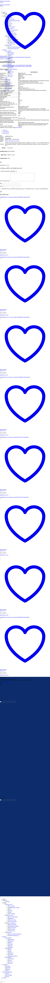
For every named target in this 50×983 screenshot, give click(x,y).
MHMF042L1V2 (4, 255)
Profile (8, 901)
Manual (8, 82)
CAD (8, 970)
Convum (11, 75)
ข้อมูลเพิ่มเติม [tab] (6, 131)
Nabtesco (11, 953)
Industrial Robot (12, 924)
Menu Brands (8, 70)
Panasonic (11, 939)
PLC (10, 909)
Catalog (8, 79)
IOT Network (12, 913)
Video (8, 976)
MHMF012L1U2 (4, 555)
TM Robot (11, 72)
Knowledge (9, 975)
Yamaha (11, 67)
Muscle (10, 945)
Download (5, 77)
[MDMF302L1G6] (17, 65)
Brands (4, 936)
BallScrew (11, 918)
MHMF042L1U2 (4, 495)
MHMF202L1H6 (4, 315)
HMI (10, 912)
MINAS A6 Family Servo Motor (12, 141)
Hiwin (10, 949)
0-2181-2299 (5, 681)
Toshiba (11, 944)
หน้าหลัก (2, 58)
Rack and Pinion (13, 921)
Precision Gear (12, 920)
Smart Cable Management (15, 934)
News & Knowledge (7, 972)
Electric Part (9, 904)
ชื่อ (1, 183)
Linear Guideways (13, 916)
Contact (4, 977)
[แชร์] (3, 981)
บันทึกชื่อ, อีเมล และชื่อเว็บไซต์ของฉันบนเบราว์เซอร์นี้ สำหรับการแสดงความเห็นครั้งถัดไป (25, 188)
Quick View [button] (2, 250)
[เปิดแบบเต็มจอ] (1, 981)
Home (4, 899)
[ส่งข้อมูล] (5, 98)
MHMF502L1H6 (4, 675)
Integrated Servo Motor (14, 907)
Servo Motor (7, 58)
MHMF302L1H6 (4, 615)
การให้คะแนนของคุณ (5, 171)
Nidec (10, 55)
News (8, 973)
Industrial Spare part (13, 935)
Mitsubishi (11, 941)
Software (9, 80)
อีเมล (2, 186)
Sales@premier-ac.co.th (7, 682)
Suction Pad (12, 929)
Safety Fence (12, 930)
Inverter (11, 910)
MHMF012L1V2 (4, 435)
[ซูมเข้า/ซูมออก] (0, 981)
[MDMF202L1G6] (17, 66)
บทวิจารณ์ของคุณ (5, 180)
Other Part (9, 932)
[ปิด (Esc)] (4, 981)
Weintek (11, 60)
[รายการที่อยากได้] (0, 5)
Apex (10, 64)
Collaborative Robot (13, 926)
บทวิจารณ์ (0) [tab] (6, 133)
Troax (10, 73)
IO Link (10, 76)
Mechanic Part (10, 915)
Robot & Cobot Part (11, 923)
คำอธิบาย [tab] (5, 130)
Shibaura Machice (13, 69)
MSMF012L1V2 (4, 375)
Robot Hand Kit (12, 927)
